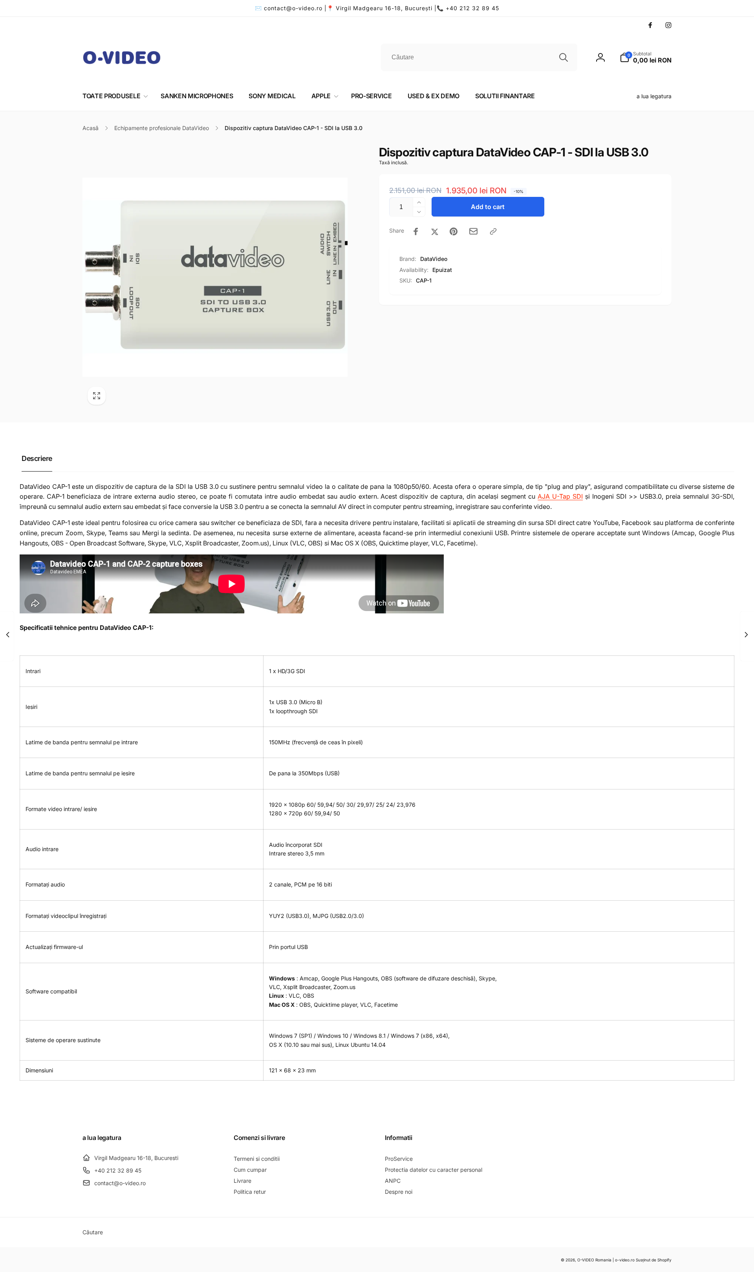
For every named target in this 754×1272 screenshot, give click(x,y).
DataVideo (433, 258)
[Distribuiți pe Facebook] (416, 231)
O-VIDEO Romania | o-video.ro (606, 1259)
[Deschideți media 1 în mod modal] (215, 277)
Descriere (37, 458)
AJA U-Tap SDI (560, 496)
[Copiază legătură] (493, 231)
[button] (646, 57)
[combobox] (479, 57)
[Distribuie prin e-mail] (473, 231)
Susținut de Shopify (654, 1259)
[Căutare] (563, 57)
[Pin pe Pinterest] (454, 231)
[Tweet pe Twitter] (435, 231)
